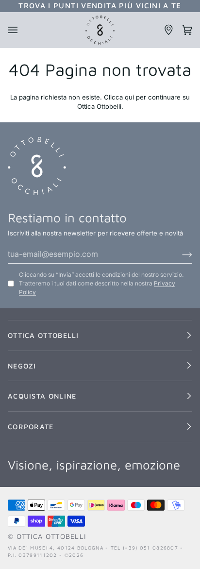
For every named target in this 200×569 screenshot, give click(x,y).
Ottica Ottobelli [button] (43, 335)
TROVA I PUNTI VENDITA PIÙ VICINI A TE (100, 5)
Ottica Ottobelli (51, 536)
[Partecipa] (179, 254)
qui (129, 97)
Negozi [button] (22, 366)
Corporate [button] (31, 426)
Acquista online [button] (42, 396)
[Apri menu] (17, 30)
